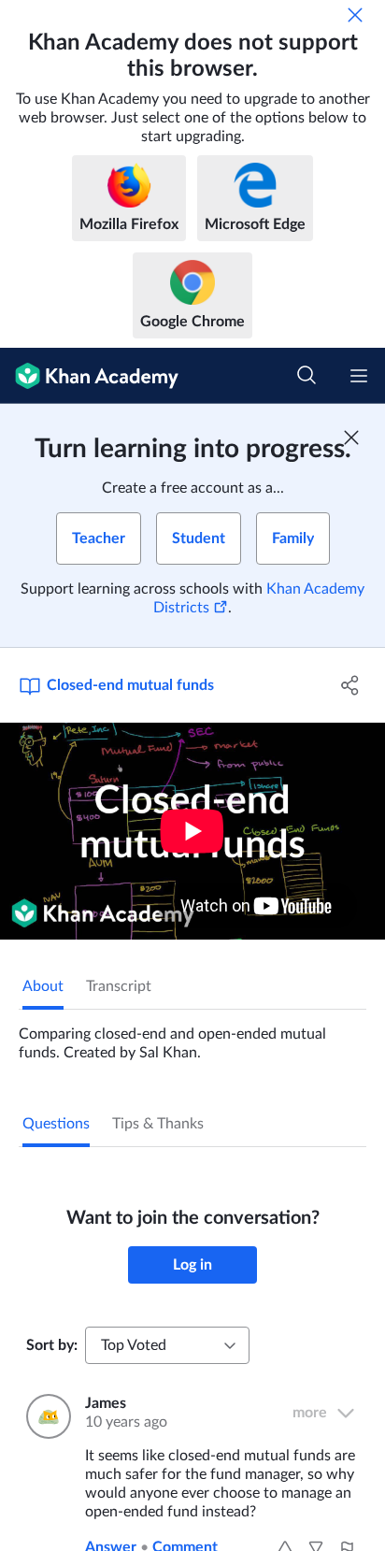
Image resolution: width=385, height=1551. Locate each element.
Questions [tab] (56, 1123)
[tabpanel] (192, 1036)
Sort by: (52, 1345)
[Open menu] (359, 376)
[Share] (350, 685)
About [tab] (43, 986)
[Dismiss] (355, 15)
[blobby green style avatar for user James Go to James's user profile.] (44, 1416)
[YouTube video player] (192, 831)
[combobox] (167, 1345)
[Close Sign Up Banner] (351, 437)
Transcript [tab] (118, 986)
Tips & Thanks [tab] (158, 1123)
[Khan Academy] (89, 376)
